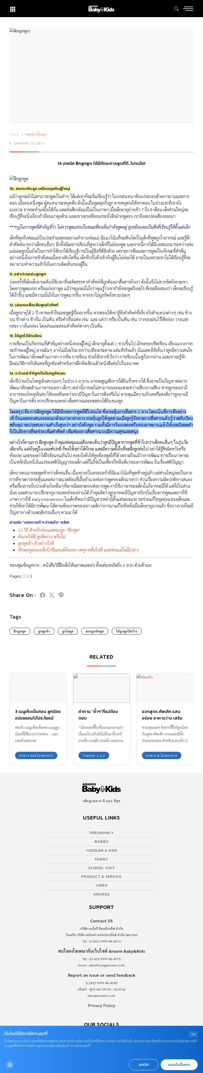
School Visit (101, 868)
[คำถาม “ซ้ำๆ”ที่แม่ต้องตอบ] (101, 688)
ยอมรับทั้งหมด (179, 1064)
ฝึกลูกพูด (20, 631)
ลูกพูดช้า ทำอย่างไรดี (36, 543)
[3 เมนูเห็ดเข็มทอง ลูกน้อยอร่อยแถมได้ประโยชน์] (38, 688)
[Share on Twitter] (51, 595)
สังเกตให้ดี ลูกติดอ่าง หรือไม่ (42, 536)
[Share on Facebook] (42, 595)
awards (101, 894)
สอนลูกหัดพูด (95, 631)
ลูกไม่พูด (67, 631)
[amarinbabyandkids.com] (101, 8)
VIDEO (102, 885)
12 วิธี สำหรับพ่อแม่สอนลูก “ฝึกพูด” (49, 530)
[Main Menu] (188, 8)
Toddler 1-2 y (94, 755)
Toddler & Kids (101, 850)
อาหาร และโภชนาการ (36, 755)
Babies (102, 841)
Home (14, 134)
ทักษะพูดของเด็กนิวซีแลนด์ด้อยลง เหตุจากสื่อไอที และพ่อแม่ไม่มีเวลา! (78, 550)
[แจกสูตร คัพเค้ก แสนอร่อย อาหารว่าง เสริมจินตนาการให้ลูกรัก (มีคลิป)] (165, 688)
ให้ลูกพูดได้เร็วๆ (126, 631)
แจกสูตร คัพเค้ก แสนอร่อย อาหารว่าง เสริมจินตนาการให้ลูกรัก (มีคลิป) (162, 721)
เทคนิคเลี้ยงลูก (36, 134)
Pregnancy (102, 833)
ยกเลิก (144, 1064)
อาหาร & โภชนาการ (161, 755)
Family (101, 859)
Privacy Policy (101, 1005)
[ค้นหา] (176, 9)
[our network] (13, 8)
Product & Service (101, 876)
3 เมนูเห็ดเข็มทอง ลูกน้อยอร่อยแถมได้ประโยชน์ (38, 714)
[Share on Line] (61, 595)
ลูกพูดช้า (44, 631)
